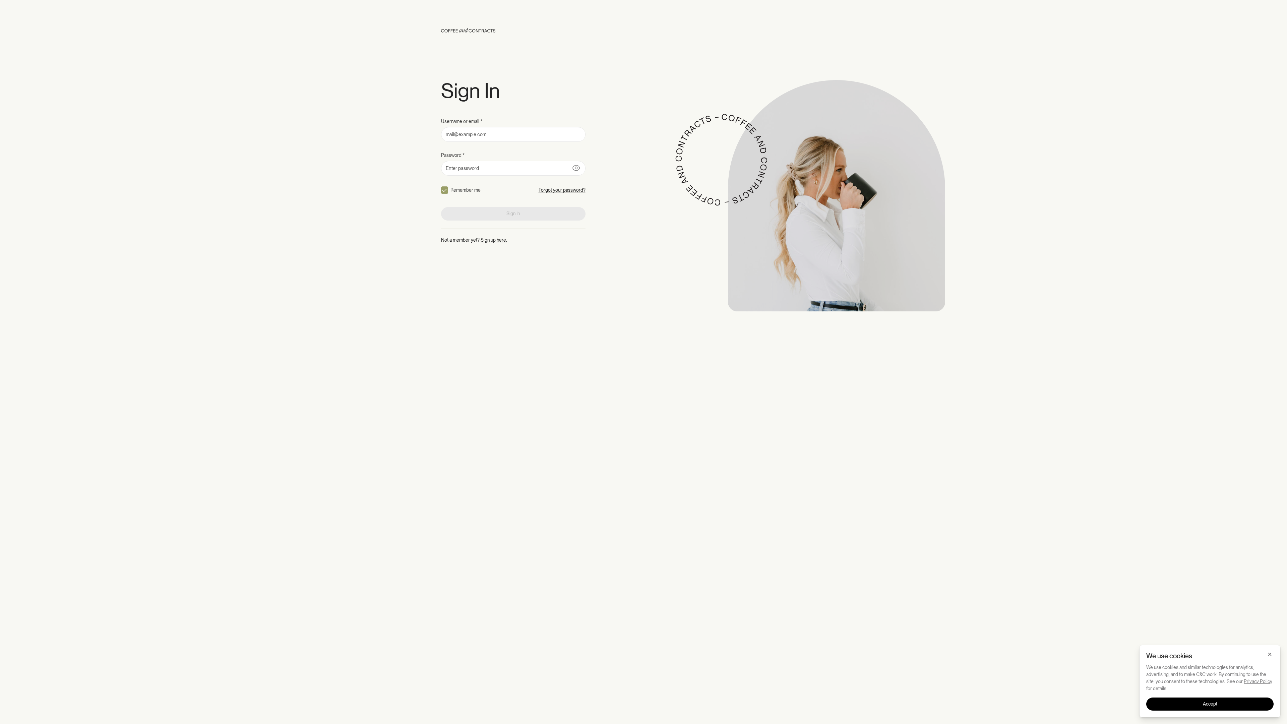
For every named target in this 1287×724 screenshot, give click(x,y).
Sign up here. (494, 240)
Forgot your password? (562, 190)
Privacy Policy (1258, 681)
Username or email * (461, 121)
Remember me (465, 190)
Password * (453, 155)
